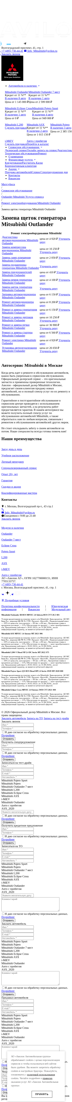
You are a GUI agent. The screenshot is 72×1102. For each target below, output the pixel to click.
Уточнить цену (49, 252)
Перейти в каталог (38, 144)
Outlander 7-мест (11, 539)
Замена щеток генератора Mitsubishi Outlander (17, 289)
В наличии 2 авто (37, 130)
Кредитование (13, 162)
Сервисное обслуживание (24, 147)
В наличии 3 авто (60, 127)
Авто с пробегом (11, 575)
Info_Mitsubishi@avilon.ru (42, 50)
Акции (12, 169)
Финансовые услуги (20, 159)
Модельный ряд (61, 609)
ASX (4, 563)
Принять (42, 1094)
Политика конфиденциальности (20, 606)
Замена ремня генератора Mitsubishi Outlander (17, 281)
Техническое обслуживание (21, 153)
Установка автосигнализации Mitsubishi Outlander (19, 349)
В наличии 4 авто (42, 114)
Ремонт (42, 153)
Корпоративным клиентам (21, 165)
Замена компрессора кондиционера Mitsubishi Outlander (16, 250)
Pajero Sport (8, 551)
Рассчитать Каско (32, 162)
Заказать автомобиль (13, 718)
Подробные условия (16, 600)
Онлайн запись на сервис (42, 150)
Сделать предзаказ (16, 127)
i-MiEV (5, 569)
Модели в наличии (12, 527)
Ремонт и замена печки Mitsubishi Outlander (16, 326)
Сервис (36, 172)
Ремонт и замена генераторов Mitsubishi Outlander (19, 311)
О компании (15, 156)
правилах (47, 1078)
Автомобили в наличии (22, 85)
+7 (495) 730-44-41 (12, 584)
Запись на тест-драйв (56, 718)
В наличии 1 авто (38, 98)
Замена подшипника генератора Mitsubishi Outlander (20, 266)
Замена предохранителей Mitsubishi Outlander (17, 274)
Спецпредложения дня (54, 172)
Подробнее (8, 735)
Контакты (14, 175)
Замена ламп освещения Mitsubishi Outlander (16, 259)
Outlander (6, 533)
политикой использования (41, 1074)
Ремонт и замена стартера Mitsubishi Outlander (17, 334)
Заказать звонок (10, 518)
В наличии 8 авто (15, 98)
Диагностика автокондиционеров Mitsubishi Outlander (20, 240)
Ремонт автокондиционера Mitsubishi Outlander (18, 303)
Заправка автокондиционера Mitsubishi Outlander (19, 296)
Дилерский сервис (16, 150)
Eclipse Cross (8, 545)
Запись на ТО (35, 718)
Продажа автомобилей (18, 172)
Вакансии (14, 178)
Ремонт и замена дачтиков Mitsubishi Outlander (17, 319)
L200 (4, 557)
